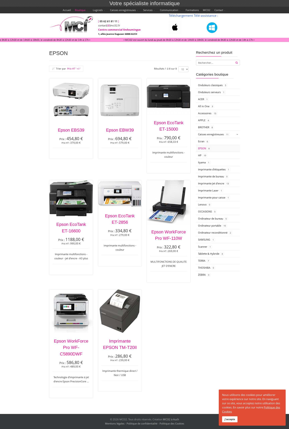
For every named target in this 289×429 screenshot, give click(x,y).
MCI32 (206, 10)
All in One (205, 106)
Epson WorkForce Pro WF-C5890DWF (71, 347)
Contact (218, 10)
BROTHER (205, 127)
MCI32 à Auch (171, 419)
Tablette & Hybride (210, 253)
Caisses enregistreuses (123, 10)
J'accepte (230, 419)
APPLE (203, 120)
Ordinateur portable (212, 225)
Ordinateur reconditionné (214, 232)
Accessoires (207, 113)
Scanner (204, 246)
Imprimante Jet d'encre (213, 183)
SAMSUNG (206, 239)
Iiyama (203, 162)
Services (148, 10)
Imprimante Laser (210, 190)
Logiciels (98, 10)
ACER (203, 99)
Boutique (80, 10)
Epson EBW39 (120, 130)
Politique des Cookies (172, 423)
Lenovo (204, 204)
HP (202, 155)
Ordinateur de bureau (212, 218)
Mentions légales (114, 423)
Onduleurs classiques (212, 85)
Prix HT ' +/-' (73, 68)
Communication (169, 10)
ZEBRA (203, 274)
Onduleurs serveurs (211, 92)
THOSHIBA (206, 267)
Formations (192, 10)
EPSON (204, 148)
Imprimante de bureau (212, 176)
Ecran (203, 141)
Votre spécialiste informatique (144, 3)
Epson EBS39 (71, 130)
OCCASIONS (206, 211)
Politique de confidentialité (142, 423)
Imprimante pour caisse (213, 197)
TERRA (203, 260)
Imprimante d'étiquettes (213, 169)
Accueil (67, 10)
